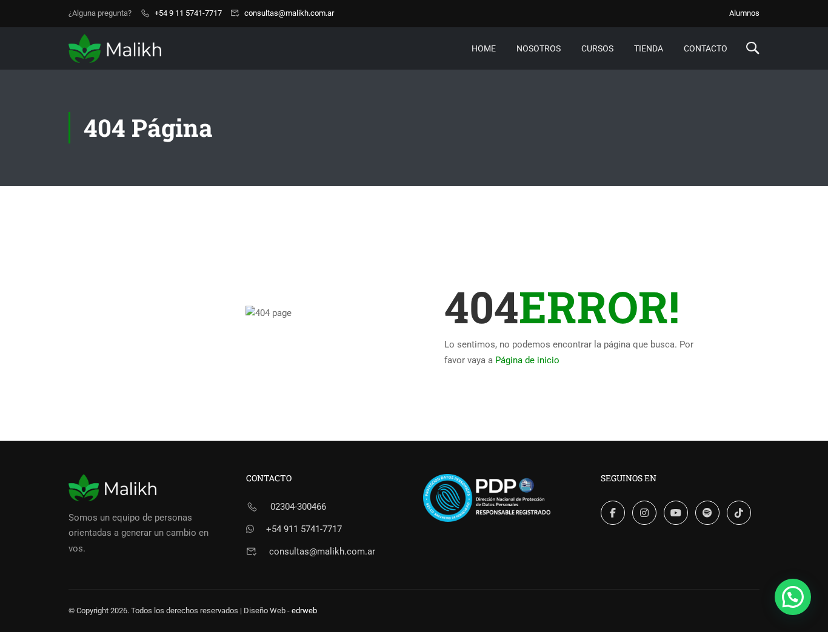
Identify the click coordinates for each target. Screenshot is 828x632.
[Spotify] (707, 513)
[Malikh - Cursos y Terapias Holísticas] (114, 48)
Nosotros (538, 48)
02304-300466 (298, 506)
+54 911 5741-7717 (304, 529)
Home (484, 48)
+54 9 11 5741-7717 (188, 13)
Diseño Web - (280, 610)
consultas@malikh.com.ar (289, 13)
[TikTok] (739, 513)
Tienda (648, 48)
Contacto (705, 48)
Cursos (597, 48)
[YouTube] (676, 513)
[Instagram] (644, 513)
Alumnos (744, 13)
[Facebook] (613, 513)
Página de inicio (527, 360)
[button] (793, 597)
